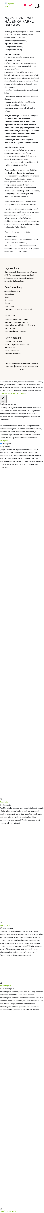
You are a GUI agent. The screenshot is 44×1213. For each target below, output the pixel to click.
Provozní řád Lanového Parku (16, 319)
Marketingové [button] (5, 986)
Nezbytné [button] (4, 440)
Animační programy (12, 291)
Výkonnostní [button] (5, 925)
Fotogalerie (8, 300)
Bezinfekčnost (10, 328)
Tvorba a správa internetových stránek (21, 363)
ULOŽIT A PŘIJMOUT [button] (9, 1211)
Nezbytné (7, 443)
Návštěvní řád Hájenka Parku (16, 322)
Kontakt (7, 303)
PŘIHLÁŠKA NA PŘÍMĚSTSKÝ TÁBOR (19, 325)
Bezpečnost (9, 294)
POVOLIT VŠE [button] (22, 394)
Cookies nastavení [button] (8, 394)
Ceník (6, 297)
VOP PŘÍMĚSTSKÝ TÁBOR (15, 331)
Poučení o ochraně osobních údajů (18, 309)
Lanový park (9, 306)
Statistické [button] (4, 802)
